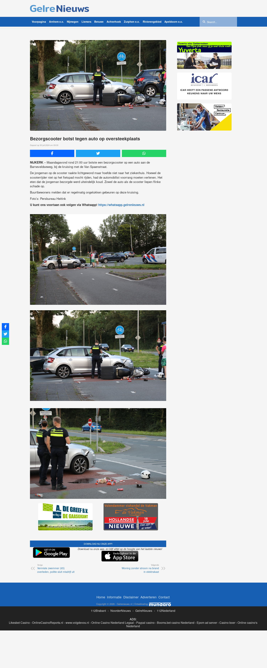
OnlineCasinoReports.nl (47, 622)
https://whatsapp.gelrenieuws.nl (121, 205)
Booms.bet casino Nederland (175, 622)
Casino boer (227, 622)
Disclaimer (131, 597)
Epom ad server (207, 622)
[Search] (204, 22)
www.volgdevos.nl (77, 622)
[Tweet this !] (98, 153)
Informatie (114, 597)
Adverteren (148, 597)
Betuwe (99, 21)
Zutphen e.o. (132, 21)
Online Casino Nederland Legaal (112, 622)
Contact (164, 597)
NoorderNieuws (120, 611)
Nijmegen (72, 21)
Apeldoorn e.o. (173, 21)
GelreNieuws (143, 611)
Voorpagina (39, 21)
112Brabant (98, 611)
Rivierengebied (152, 21)
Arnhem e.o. (56, 21)
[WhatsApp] (144, 153)
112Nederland (166, 611)
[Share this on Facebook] (52, 153)
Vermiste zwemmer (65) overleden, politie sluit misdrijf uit (55, 568)
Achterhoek (114, 21)
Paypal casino (145, 622)
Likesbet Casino (19, 622)
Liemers (86, 21)
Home (100, 597)
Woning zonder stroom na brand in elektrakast (140, 568)
